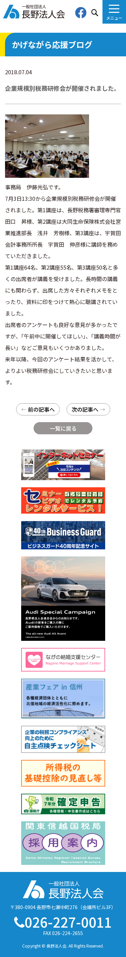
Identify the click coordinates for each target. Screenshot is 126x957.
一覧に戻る (63, 428)
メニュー (114, 18)
